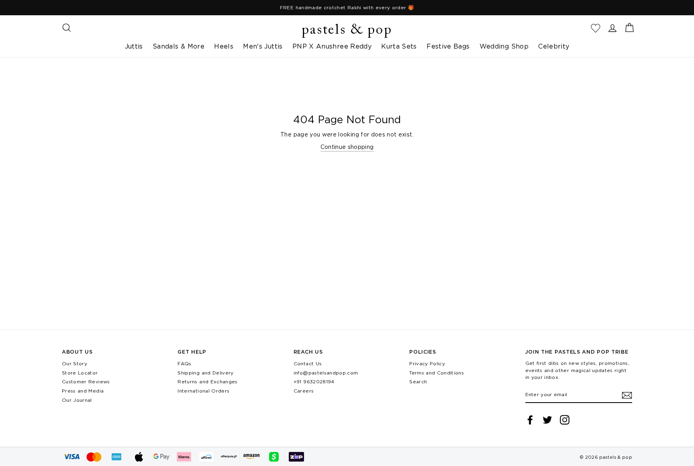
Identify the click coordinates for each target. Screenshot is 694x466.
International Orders (203, 390)
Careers (304, 390)
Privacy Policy (427, 363)
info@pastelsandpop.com (326, 372)
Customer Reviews (86, 381)
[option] (347, 7)
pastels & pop (347, 30)
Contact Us (308, 363)
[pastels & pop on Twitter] (547, 420)
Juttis (134, 46)
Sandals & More (178, 46)
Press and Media (83, 390)
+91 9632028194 (314, 381)
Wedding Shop (504, 46)
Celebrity (553, 46)
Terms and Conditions (436, 372)
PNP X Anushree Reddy (331, 46)
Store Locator (80, 372)
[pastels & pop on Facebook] (530, 420)
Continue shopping (347, 147)
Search (418, 381)
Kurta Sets (399, 46)
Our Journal (77, 400)
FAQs (184, 363)
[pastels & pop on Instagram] (564, 420)
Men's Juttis (262, 46)
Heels (223, 46)
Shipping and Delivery (205, 372)
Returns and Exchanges (207, 381)
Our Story (74, 363)
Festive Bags (448, 46)
